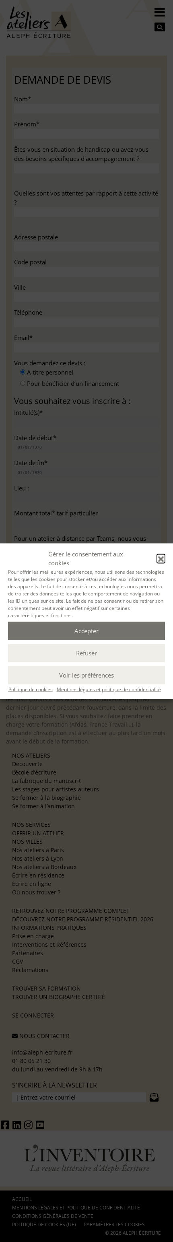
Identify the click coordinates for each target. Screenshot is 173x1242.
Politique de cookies (30, 689)
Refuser (86, 653)
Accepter (86, 631)
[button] (161, 558)
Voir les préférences (86, 675)
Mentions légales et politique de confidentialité (109, 689)
